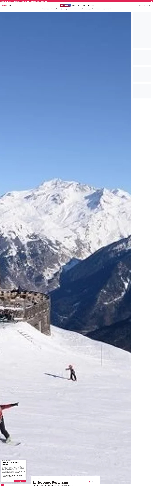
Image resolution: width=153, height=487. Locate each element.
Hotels (58, 9)
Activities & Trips (87, 9)
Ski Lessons (79, 9)
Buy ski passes (65, 5)
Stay (79, 5)
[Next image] (128, 248)
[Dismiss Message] (151, 1)
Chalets (53, 9)
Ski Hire (64, 9)
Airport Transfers (96, 9)
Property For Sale (106, 9)
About (73, 5)
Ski (84, 5)
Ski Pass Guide (71, 9)
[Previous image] (2, 248)
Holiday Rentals (46, 9)
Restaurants (36, 479)
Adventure (91, 5)
